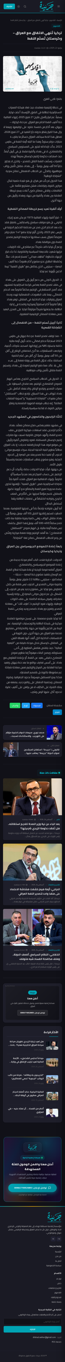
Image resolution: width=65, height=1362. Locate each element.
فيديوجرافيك (56, 1297)
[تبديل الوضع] (18, 6)
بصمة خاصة (56, 1302)
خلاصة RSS (56, 1342)
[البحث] (25, 6)
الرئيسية (59, 20)
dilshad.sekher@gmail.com (47, 1337)
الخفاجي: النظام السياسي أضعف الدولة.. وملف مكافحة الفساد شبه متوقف (36, 956)
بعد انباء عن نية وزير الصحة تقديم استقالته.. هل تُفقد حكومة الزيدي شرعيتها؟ (34, 826)
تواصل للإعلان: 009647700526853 (32, 1012)
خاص (58, 819)
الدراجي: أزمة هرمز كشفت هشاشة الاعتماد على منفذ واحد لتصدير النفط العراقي (35, 891)
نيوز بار (58, 1278)
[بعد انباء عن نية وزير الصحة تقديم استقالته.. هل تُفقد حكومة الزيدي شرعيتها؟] (32, 796)
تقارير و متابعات (54, 884)
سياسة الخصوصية (53, 1265)
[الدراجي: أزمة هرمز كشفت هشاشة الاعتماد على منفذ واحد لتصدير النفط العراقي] (32, 862)
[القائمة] (58, 6)
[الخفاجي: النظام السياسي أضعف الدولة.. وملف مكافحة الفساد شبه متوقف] (32, 927)
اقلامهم (52, 20)
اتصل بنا (58, 1261)
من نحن (58, 1256)
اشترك (9, 6)
